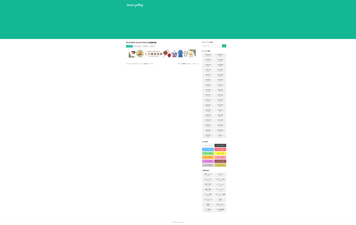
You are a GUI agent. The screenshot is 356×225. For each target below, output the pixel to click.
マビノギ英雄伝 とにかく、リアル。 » (188, 63)
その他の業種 (220, 210)
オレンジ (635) (208, 157)
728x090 (129, 46)
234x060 (208, 90)
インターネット (208, 199)
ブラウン (145, 46)
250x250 (208, 95)
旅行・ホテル (220, 205)
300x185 (208, 105)
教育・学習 (208, 184)
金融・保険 (208, 189)
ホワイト (152, 46)
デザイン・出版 (220, 179)
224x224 (220, 85)
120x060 (208, 60)
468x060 (208, 130)
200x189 (220, 80)
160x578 (208, 75)
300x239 (220, 105)
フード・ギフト (220, 189)
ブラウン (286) (220, 161)
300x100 (208, 100)
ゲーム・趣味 (208, 194)
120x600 (220, 65)
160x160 (220, 70)
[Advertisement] (178, 24)
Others (220, 135)
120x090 (220, 60)
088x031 (220, 55)
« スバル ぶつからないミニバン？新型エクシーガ (139, 63)
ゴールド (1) (220, 165)
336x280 (220, 115)
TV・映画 (208, 210)
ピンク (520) (220, 157)
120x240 (208, 65)
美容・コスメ (208, 174)
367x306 (220, 120)
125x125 (208, 70)
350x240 (208, 120)
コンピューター (208, 179)
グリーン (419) (208, 153)
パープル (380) (208, 161)
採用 (220, 199)
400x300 (208, 125)
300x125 (220, 100)
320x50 (220, 110)
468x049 (220, 125)
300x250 (208, 110)
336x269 (208, 115)
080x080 (208, 55)
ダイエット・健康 (220, 194)
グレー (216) (208, 165)
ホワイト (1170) (208, 145)
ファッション (137, 46)
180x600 (208, 80)
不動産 (208, 205)
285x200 (220, 95)
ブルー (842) (208, 149)
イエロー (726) (220, 153)
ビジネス (220, 174)
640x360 (220, 130)
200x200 (208, 85)
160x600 (220, 75)
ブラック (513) (220, 145)
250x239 (220, 90)
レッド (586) (220, 149)
